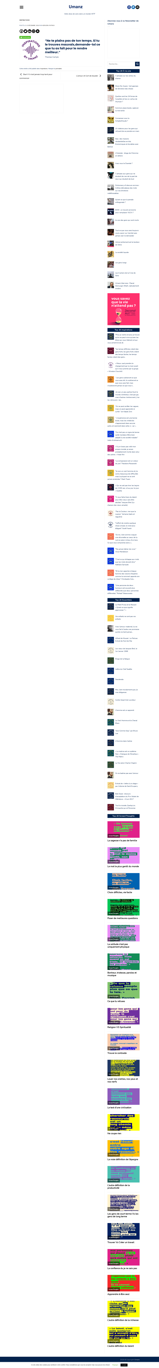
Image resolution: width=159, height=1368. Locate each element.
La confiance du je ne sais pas (122, 1268)
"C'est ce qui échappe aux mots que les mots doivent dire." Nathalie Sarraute (127, 562)
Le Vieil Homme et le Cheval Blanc (126, 721)
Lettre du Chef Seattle (123, 669)
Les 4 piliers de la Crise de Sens (125, 274)
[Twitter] (25, 31)
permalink (58, 69)
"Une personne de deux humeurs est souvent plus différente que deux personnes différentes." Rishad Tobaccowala (123, 589)
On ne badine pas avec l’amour (126, 773)
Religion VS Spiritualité (119, 1027)
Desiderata (119, 679)
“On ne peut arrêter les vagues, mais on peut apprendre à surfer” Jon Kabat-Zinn (127, 409)
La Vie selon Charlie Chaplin (126, 763)
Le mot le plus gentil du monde (123, 866)
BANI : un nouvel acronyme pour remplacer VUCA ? (125, 211)
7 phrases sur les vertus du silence (125, 77)
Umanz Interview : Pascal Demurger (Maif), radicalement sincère (127, 286)
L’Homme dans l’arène (123, 741)
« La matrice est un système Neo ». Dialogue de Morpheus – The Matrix (127, 754)
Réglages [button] (115, 1365)
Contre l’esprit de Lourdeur (125, 700)
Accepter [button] (124, 1365)
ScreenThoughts (114, 836)
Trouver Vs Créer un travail (120, 1242)
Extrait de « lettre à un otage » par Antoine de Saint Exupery (126, 784)
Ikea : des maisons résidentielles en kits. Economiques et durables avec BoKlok (122, 143)
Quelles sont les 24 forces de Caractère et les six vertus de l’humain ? (126, 99)
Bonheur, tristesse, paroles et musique (122, 974)
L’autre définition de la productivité (118, 1186)
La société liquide (122, 252)
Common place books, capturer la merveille (127, 109)
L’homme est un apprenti (124, 710)
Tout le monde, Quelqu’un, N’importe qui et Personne (125, 806)
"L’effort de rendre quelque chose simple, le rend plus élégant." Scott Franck (125, 526)
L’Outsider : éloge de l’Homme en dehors (126, 154)
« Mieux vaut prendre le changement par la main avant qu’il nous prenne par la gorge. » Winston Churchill (122, 367)
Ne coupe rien (114, 1133)
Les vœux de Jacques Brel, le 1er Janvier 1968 (126, 649)
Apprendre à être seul (118, 1294)
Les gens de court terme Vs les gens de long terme (122, 1215)
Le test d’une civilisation (119, 1107)
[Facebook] (21, 31)
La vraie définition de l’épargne (122, 1159)
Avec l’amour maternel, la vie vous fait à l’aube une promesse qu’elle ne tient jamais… (127, 629)
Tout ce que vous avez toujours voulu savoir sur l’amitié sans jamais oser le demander (127, 233)
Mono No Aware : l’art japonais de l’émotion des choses (126, 87)
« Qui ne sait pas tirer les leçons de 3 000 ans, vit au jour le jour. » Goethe (127, 488)
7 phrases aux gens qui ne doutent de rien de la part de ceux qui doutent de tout (126, 176)
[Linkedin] (29, 31)
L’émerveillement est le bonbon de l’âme (127, 243)
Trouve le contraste (117, 1053)
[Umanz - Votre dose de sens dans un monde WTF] (76, 7)
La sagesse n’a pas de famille (122, 840)
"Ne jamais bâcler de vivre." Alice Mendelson (125, 550)
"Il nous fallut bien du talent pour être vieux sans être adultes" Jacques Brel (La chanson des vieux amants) (122, 501)
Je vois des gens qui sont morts (127, 220)
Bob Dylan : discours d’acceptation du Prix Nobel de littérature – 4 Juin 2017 (127, 796)
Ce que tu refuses (116, 1001)
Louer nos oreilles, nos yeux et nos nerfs (122, 1080)
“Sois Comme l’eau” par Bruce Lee (126, 732)
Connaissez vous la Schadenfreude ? (122, 119)
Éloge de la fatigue (122, 659)
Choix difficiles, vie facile (119, 892)
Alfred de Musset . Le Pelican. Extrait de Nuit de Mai (126, 639)
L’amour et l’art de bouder (87, 76)
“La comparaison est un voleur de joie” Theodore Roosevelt (126, 462)
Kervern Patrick (49, 25)
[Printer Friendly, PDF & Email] (25, 37)
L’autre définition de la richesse (123, 1320)
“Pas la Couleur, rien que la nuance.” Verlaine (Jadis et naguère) (125, 514)
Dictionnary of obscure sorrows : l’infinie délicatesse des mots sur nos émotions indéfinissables (123, 189)
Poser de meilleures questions (122, 918)
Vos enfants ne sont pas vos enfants (125, 617)
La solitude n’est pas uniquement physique (118, 945)
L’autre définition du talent (120, 1346)
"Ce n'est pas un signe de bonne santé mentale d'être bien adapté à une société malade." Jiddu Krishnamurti (123, 436)
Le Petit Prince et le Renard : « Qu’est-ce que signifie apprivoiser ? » (126, 607)
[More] (37, 31)
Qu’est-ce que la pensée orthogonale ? (124, 201)
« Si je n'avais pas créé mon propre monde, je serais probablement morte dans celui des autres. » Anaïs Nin (123, 450)
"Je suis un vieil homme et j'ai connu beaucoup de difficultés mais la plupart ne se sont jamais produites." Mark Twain (122, 475)
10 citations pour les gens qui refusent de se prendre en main (127, 129)
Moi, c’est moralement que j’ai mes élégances (126, 691)
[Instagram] (33, 31)
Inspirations (24, 20)
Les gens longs (121, 263)
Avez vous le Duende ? (123, 163)
